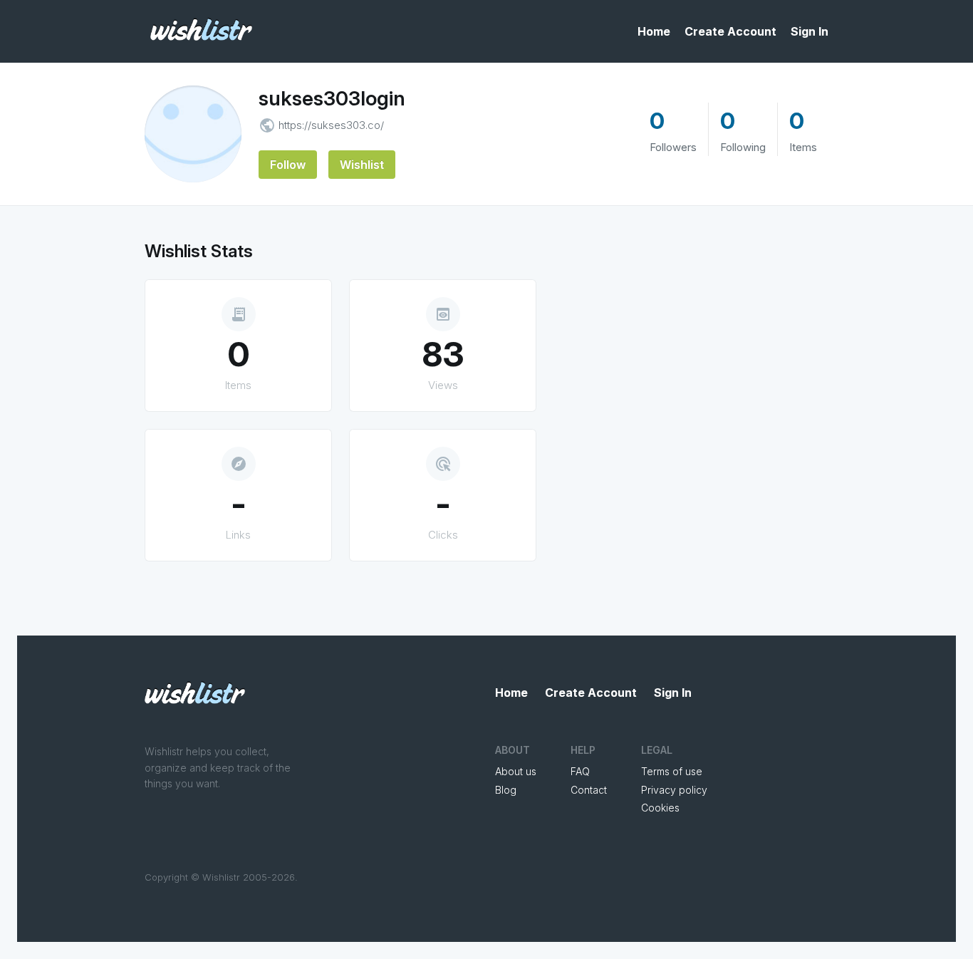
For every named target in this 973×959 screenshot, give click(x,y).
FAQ (580, 771)
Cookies (660, 808)
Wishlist (362, 164)
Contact (589, 790)
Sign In (809, 31)
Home (654, 31)
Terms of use (671, 771)
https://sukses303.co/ (331, 125)
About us (515, 771)
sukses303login (332, 98)
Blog (505, 790)
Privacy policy (674, 790)
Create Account (730, 31)
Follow (288, 164)
